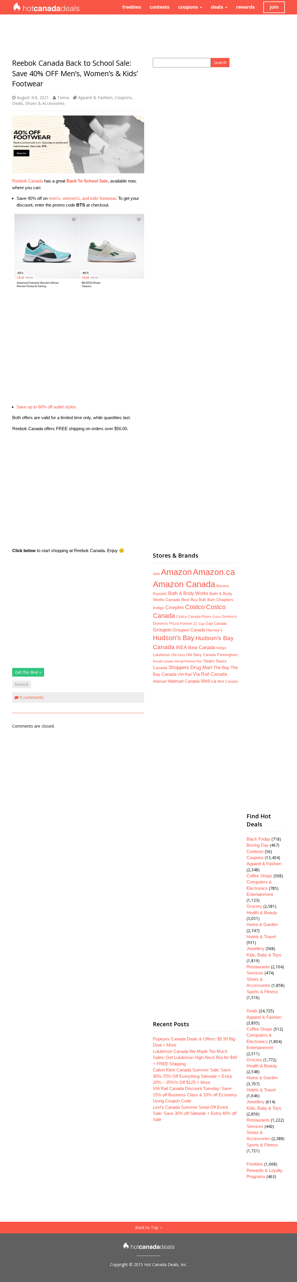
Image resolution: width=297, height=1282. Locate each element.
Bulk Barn (207, 600)
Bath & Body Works (188, 593)
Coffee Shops (259, 875)
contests (159, 7)
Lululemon (161, 655)
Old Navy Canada (201, 655)
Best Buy (189, 599)
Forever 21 (188, 623)
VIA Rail (185, 674)
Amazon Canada (184, 584)
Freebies (255, 1164)
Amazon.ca (214, 572)
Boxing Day (258, 845)
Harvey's (214, 630)
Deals (17, 103)
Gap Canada (216, 623)
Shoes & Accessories (45, 103)
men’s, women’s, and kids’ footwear (82, 198)
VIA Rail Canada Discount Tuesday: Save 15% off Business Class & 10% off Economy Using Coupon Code (195, 1094)
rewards (245, 7)
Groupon (162, 630)
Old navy (178, 655)
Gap (201, 623)
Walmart (160, 682)
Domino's (229, 617)
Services (255, 972)
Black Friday (258, 839)
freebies (131, 7)
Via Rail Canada (210, 674)
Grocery (254, 906)
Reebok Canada (27, 180)
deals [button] (217, 7)
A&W (156, 574)
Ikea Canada (201, 647)
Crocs (216, 616)
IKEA (181, 647)
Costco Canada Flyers (193, 617)
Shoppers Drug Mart (190, 667)
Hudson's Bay (173, 638)
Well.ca (208, 681)
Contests (255, 851)
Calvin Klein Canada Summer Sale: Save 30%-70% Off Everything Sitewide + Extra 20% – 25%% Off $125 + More (192, 1076)
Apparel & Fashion (95, 97)
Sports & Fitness (262, 991)
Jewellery (256, 948)
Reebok (22, 684)
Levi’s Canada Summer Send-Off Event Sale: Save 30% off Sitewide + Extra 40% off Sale (194, 1113)
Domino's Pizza (166, 623)
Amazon (176, 572)
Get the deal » (28, 672)
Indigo (221, 648)
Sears (209, 660)
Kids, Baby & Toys (264, 954)
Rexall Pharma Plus (188, 661)
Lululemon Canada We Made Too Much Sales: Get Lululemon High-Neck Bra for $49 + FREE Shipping (195, 1057)
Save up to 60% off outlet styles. (47, 406)
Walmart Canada (184, 681)
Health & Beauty (262, 912)
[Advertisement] (78, 346)
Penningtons (227, 655)
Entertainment (260, 894)
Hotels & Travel (261, 936)
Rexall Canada (163, 661)
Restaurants (258, 966)
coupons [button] (188, 7)
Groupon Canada (189, 629)
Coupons (123, 97)
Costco (195, 607)
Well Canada (227, 682)
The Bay (221, 667)
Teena (63, 97)
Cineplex (174, 607)
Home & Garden (262, 924)
